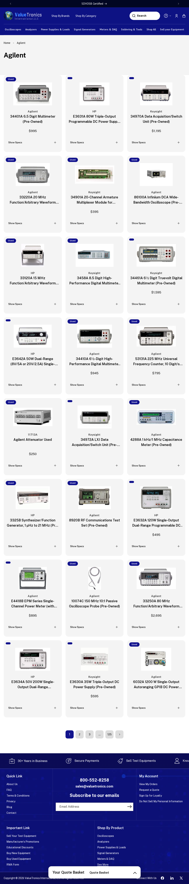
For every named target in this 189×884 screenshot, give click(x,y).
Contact (11, 812)
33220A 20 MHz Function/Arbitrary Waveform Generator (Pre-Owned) (33, 200)
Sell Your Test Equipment (21, 835)
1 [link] (69, 734)
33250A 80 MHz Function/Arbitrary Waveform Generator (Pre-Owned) (156, 604)
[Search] (133, 16)
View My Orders (148, 784)
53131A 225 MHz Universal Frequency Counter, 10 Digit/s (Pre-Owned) (156, 362)
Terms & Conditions (18, 795)
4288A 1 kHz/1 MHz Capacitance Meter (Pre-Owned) (156, 442)
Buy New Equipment (18, 853)
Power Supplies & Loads (111, 847)
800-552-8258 (94, 780)
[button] (184, 15)
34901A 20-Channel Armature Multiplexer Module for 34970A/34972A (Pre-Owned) (94, 200)
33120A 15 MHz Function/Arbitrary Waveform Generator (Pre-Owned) (33, 281)
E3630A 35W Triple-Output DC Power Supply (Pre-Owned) (94, 684)
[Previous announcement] (10, 3)
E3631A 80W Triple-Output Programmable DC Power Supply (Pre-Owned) (94, 119)
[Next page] (119, 734)
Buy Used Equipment (18, 858)
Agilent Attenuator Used (32, 440)
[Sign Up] (129, 806)
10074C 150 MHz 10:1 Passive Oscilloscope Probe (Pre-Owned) (94, 603)
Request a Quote (149, 789)
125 (109, 734)
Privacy (10, 801)
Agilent (21, 43)
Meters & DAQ (105, 858)
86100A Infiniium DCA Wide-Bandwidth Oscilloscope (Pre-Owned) (156, 200)
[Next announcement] (178, 3)
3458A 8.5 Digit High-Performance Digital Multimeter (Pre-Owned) (94, 281)
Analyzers (103, 841)
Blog (9, 807)
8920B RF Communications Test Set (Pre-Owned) (94, 522)
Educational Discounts (19, 847)
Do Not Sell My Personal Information (161, 801)
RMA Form (12, 864)
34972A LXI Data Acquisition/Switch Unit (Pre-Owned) (94, 442)
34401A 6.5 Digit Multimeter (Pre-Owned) (32, 119)
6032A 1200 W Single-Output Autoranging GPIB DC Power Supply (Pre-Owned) (156, 685)
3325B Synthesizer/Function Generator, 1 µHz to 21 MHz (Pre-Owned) (33, 523)
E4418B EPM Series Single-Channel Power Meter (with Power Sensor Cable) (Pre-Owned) (32, 604)
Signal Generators (108, 853)
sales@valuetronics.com (94, 786)
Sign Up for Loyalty (150, 795)
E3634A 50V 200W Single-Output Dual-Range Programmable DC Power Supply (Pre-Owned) (33, 685)
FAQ (9, 789)
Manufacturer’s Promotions (22, 841)
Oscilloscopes (105, 835)
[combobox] (148, 16)
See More (103, 864)
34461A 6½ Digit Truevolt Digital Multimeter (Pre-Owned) (156, 280)
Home (7, 43)
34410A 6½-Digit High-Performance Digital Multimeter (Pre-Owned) (94, 362)
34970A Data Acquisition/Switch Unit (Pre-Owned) (156, 119)
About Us (12, 784)
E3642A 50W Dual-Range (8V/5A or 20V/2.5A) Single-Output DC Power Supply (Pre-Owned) (33, 362)
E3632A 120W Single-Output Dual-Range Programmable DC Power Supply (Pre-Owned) (156, 523)
